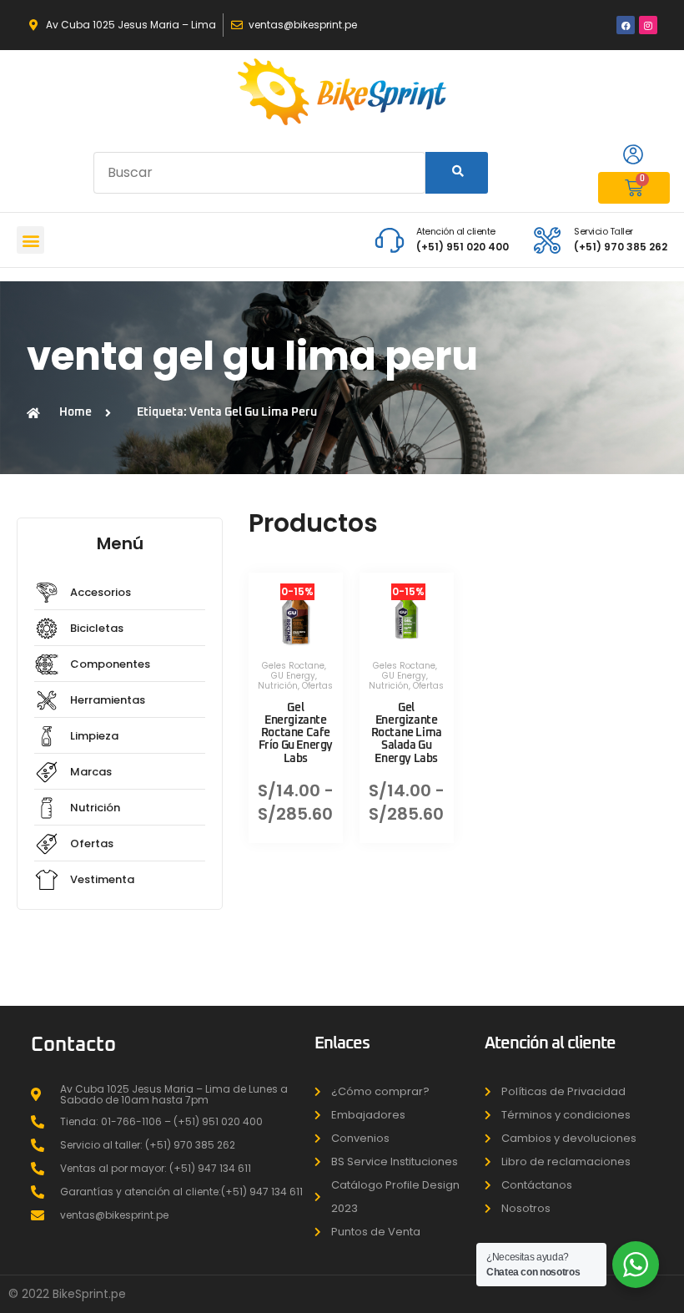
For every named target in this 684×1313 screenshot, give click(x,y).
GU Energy (293, 675)
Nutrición (278, 685)
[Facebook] (625, 25)
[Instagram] (648, 25)
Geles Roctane (293, 665)
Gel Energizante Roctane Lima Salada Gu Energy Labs (406, 733)
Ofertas (317, 685)
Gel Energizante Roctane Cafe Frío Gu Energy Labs (296, 733)
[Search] (457, 173)
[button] (30, 240)
